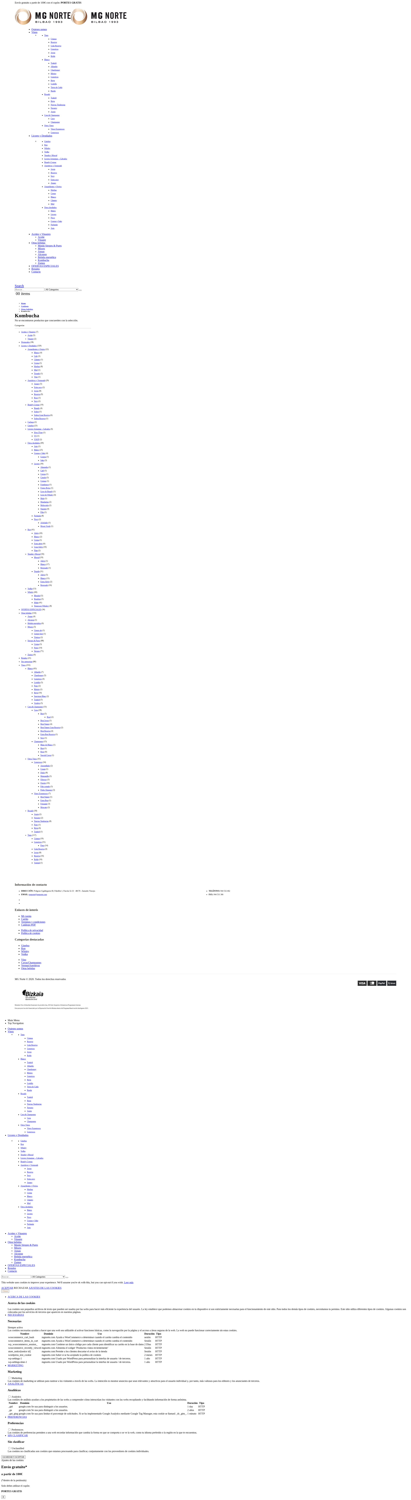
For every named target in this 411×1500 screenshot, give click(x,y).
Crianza (54, 39)
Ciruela (43, 477)
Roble (53, 56)
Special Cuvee (45, 755)
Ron (46, 145)
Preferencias (17, 1417)
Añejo (36, 533)
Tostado (37, 373)
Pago (36, 686)
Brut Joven (44, 720)
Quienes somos (39, 29)
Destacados (25, 342)
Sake (42, 460)
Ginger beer (38, 634)
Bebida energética (47, 257)
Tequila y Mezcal (50, 155)
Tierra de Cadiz (56, 87)
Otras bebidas (38, 242)
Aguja (53, 112)
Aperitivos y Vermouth (53, 166)
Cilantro (54, 200)
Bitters (53, 211)
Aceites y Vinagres (41, 234)
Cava (53, 118)
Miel (52, 204)
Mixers (41, 248)
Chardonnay (55, 70)
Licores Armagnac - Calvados (39, 429)
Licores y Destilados (41, 135)
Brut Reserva (45, 731)
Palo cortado (45, 786)
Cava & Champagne (52, 115)
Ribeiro (53, 73)
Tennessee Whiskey (41, 606)
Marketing (15, 1365)
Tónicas (37, 637)
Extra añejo (38, 543)
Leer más (128, 1282)
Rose (36, 398)
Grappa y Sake (56, 221)
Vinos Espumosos (58, 129)
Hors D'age (38, 432)
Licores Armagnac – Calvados (55, 159)
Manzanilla (44, 776)
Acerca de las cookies (24, 1296)
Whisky (47, 148)
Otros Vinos (49, 125)
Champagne (55, 122)
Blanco (47, 60)
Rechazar (21, 1288)
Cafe (36, 356)
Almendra (44, 467)
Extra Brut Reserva (47, 734)
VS (35, 436)
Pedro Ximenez (46, 790)
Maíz (42, 498)
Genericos (54, 49)
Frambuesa (44, 484)
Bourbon (37, 599)
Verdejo (37, 703)
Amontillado (45, 766)
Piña (42, 512)
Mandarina (44, 502)
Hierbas (54, 190)
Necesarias (16, 1315)
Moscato (43, 807)
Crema (53, 193)
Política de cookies (30, 933)
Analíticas (15, 1384)
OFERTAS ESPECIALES (45, 266)
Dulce (42, 773)
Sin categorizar (26, 661)
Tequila (36, 571)
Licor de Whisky (46, 495)
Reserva (54, 42)
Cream (42, 769)
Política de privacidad (32, 930)
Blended (37, 596)
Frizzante (43, 804)
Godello (54, 84)
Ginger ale (38, 630)
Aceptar (7, 1288)
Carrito (24, 919)
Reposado (44, 568)
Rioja (53, 80)
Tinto (46, 35)
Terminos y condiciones (33, 922)
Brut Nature (44, 724)
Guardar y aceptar (13, 1457)
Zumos (41, 263)
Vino (36, 377)
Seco (52, 176)
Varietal (37, 863)
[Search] (80, 290)
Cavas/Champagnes (31, 962)
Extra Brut (44, 800)
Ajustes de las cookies (45, 1288)
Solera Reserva (39, 418)
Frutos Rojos (45, 488)
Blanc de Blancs (46, 745)
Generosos (55, 132)
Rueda (53, 91)
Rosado (47, 94)
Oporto (43, 783)
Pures (36, 648)
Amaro (53, 183)
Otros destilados (50, 207)
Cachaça (31, 422)
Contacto (36, 271)
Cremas (43, 481)
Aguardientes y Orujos (53, 186)
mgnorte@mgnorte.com (38, 894)
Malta (36, 602)
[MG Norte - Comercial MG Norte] (71, 24)
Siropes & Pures (34, 641)
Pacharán (54, 225)
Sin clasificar (18, 1435)
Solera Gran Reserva (42, 415)
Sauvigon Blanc (40, 696)
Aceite (41, 237)
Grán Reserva (56, 46)
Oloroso (43, 779)
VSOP (36, 439)
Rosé (49, 717)
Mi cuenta (26, 916)
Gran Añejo (38, 547)
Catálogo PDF (28, 924)
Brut (42, 714)
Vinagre (42, 240)
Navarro (54, 108)
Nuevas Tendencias (58, 105)
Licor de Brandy (46, 491)
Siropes (37, 651)
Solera (36, 412)
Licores (53, 214)
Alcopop (42, 254)
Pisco (53, 218)
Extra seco (55, 180)
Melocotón (44, 505)
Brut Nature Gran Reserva (50, 727)
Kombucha (43, 260)
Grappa (43, 457)
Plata (36, 550)
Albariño (54, 66)
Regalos (35, 268)
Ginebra (47, 141)
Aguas (41, 251)
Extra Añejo (44, 582)
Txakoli (54, 63)
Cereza (43, 474)
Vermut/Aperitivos (30, 965)
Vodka (46, 152)
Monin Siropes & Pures (50, 245)
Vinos (34, 32)
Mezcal (36, 557)
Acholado (44, 523)
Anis (52, 228)
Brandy (37, 408)
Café (42, 471)
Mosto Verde (45, 526)
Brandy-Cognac (50, 162)
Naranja (43, 509)
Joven (53, 53)
